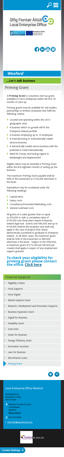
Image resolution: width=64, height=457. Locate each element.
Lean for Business (17, 352)
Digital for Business (17, 317)
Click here (33, 265)
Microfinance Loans (17, 358)
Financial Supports (17, 277)
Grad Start (13, 329)
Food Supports (15, 288)
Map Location (15, 413)
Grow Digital (14, 294)
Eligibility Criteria (16, 283)
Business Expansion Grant (21, 312)
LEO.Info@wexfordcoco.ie (19, 422)
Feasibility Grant (16, 323)
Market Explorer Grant (19, 300)
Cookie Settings (11, 450)
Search (49, 5)
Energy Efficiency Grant (20, 340)
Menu (55, 5)
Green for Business (17, 334)
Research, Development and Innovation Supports (32, 306)
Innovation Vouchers (18, 346)
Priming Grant (15, 363)
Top (56, 374)
